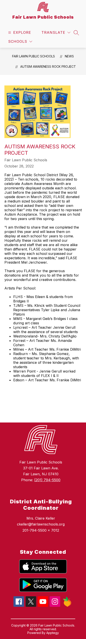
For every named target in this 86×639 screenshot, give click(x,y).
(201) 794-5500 (47, 480)
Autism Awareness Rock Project (48, 66)
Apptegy (52, 633)
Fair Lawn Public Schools (33, 56)
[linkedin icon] (67, 606)
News (69, 56)
